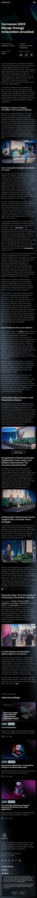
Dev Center (19, 227)
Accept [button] (14, 893)
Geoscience (23, 603)
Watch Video (18, 452)
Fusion (21, 331)
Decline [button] (22, 893)
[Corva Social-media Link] (2, 860)
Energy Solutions (7, 866)
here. (17, 683)
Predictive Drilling (23, 601)
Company (4, 873)
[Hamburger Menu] (34, 2)
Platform (4, 870)
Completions (5, 603)
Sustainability (28, 248)
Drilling (14, 601)
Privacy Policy (21, 881)
